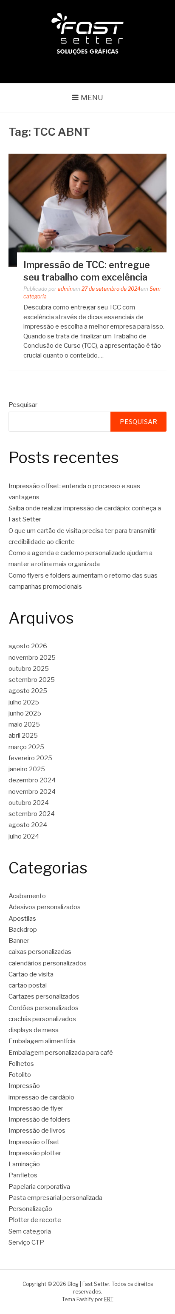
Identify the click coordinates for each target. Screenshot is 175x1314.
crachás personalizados (42, 1019)
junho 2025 (24, 713)
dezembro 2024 (32, 780)
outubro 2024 (28, 803)
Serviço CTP (26, 1242)
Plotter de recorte (34, 1220)
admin (65, 289)
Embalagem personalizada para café (60, 1052)
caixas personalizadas (39, 952)
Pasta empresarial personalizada (55, 1198)
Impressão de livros (36, 1130)
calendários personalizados (47, 963)
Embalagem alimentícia (42, 1041)
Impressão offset (33, 1142)
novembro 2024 (32, 792)
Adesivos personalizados (44, 907)
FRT (108, 1299)
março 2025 (26, 747)
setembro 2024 (31, 814)
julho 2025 (23, 702)
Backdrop (22, 929)
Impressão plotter (34, 1153)
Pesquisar (22, 405)
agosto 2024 (27, 825)
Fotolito (19, 1075)
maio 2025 (24, 724)
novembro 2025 (32, 657)
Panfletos (22, 1175)
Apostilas (22, 918)
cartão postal (27, 985)
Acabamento (27, 896)
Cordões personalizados (43, 1008)
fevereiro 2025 (30, 758)
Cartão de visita (31, 974)
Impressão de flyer (35, 1108)
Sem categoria (29, 1231)
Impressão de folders (39, 1119)
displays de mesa (33, 1030)
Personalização (30, 1209)
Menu (92, 97)
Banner (18, 941)
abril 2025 (23, 735)
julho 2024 (23, 836)
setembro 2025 (31, 680)
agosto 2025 (27, 691)
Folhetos (21, 1064)
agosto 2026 (27, 646)
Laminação (24, 1164)
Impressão (24, 1086)
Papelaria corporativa (39, 1187)
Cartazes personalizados (43, 996)
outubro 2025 (28, 669)
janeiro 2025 (26, 769)
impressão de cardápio (41, 1097)
